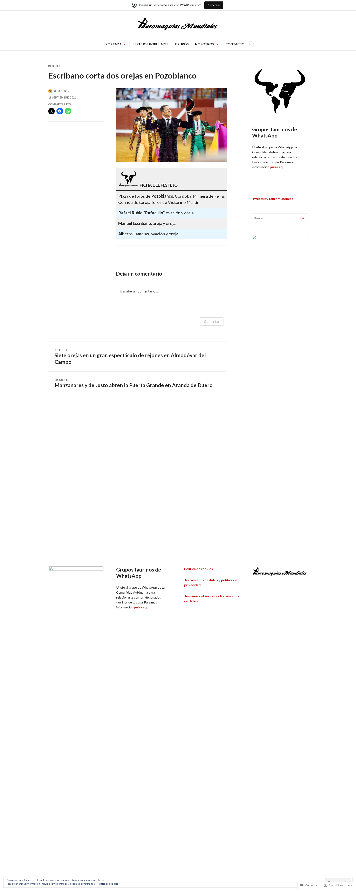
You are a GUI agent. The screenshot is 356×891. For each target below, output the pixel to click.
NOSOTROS (204, 44)
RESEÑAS (54, 66)
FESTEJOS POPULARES (151, 44)
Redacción (61, 91)
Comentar (211, 321)
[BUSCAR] (251, 44)
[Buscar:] (280, 218)
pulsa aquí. (278, 167)
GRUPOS (182, 44)
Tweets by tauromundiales (272, 199)
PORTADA (113, 44)
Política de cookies (198, 569)
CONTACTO (235, 44)
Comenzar (214, 5)
